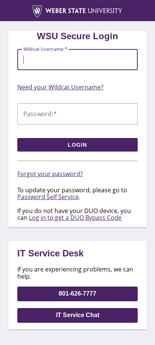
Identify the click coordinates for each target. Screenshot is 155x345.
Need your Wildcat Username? (60, 87)
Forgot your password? (50, 174)
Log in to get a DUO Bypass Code (75, 217)
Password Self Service (48, 197)
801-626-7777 (77, 293)
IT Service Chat (77, 315)
